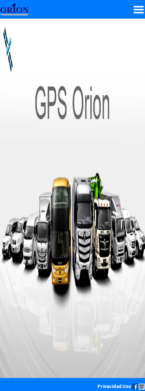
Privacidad (109, 386)
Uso (126, 386)
